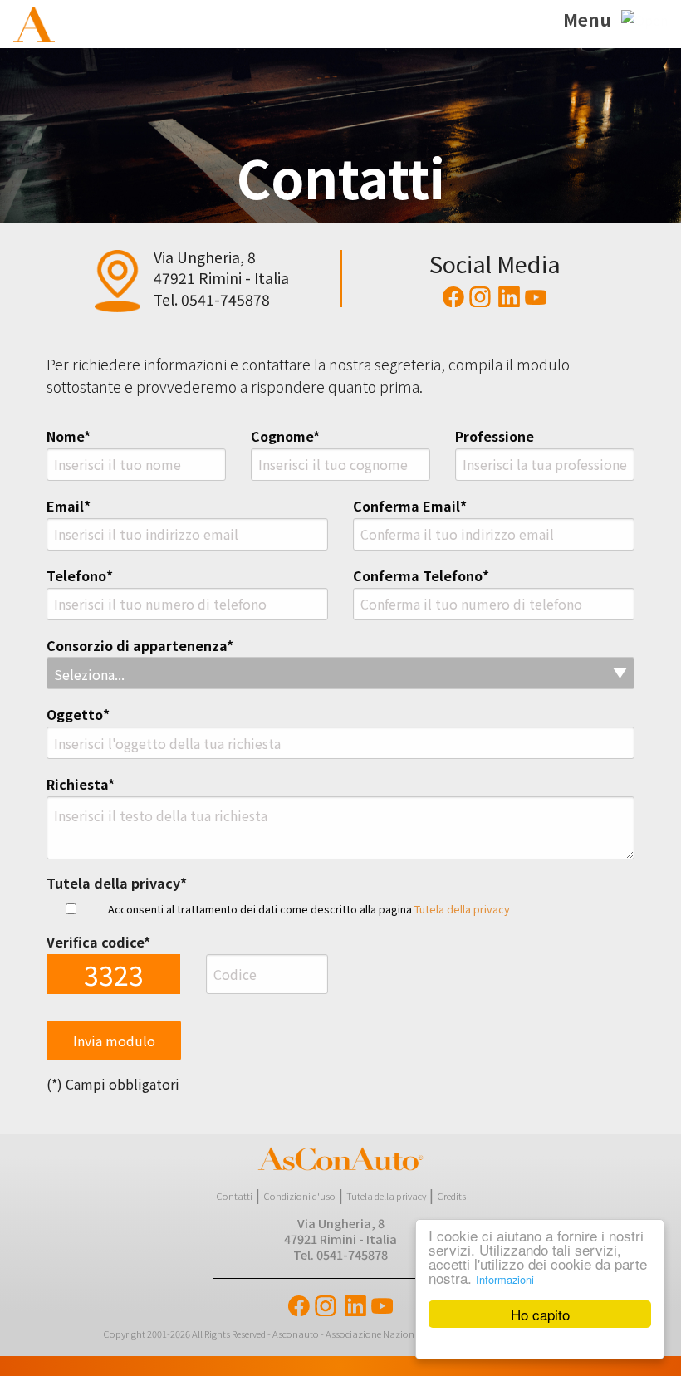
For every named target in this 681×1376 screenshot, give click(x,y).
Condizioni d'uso (299, 1195)
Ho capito (540, 1314)
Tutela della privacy (462, 909)
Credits (451, 1195)
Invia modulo (114, 1040)
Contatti (234, 1195)
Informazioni (505, 1279)
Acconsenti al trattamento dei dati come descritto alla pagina (309, 909)
